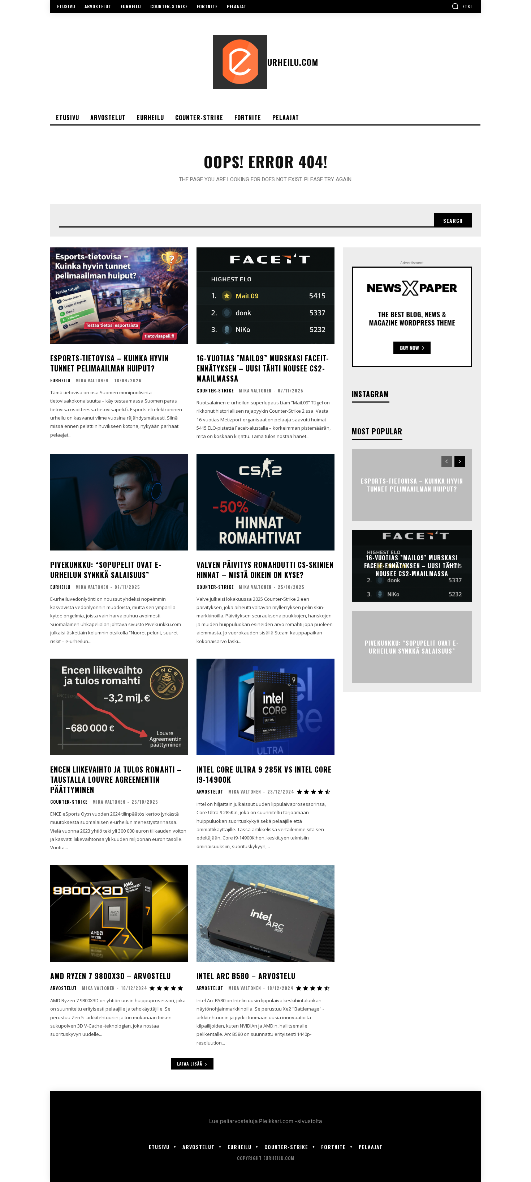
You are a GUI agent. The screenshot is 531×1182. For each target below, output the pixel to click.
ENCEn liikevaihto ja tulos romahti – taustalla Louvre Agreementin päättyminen (116, 779)
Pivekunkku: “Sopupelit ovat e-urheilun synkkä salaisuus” (105, 569)
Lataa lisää (189, 1063)
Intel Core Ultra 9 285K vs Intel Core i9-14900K (264, 774)
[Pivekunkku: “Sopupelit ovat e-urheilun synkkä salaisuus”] (119, 502)
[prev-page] (446, 461)
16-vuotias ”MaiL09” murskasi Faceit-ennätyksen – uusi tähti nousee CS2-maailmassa (263, 368)
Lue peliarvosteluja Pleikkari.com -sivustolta (265, 1121)
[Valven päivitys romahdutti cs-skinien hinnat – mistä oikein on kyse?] (265, 502)
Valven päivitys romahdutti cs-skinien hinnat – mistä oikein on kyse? (265, 569)
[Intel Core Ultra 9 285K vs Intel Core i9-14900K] (265, 707)
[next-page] (459, 461)
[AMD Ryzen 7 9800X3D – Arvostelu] (119, 913)
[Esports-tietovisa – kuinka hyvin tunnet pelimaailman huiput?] (119, 295)
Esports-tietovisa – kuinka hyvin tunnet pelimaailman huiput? (109, 363)
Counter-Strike (215, 390)
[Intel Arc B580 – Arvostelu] (265, 913)
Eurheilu (60, 380)
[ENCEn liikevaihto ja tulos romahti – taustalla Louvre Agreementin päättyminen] (119, 707)
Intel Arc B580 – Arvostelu (246, 975)
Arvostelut (210, 792)
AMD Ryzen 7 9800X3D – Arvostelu (110, 975)
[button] (462, 6)
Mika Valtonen (91, 380)
